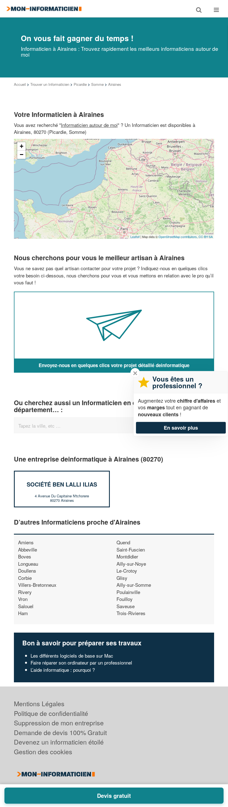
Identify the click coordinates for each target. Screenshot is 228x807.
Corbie (25, 577)
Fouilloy (125, 598)
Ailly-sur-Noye (131, 563)
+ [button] (21, 146)
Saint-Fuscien (131, 549)
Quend (123, 542)
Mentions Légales (39, 703)
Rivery (25, 591)
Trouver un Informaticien (49, 84)
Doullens (27, 570)
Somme (97, 84)
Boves (24, 556)
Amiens (26, 542)
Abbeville (27, 549)
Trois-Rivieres (131, 613)
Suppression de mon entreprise (59, 722)
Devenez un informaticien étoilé (59, 741)
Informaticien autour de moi (89, 124)
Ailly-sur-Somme (134, 584)
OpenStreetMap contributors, (178, 236)
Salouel (25, 606)
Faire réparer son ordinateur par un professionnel (81, 662)
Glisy (122, 577)
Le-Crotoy (127, 570)
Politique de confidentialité (51, 713)
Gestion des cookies (43, 751)
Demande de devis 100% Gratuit (60, 732)
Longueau (28, 563)
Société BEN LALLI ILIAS (62, 484)
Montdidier (127, 556)
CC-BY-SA (206, 236)
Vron (23, 598)
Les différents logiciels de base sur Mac (72, 655)
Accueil (20, 84)
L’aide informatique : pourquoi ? (63, 669)
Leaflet (135, 236)
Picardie (80, 84)
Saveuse (126, 606)
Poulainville (128, 591)
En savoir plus (181, 427)
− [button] (21, 154)
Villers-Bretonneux (37, 584)
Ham (23, 613)
